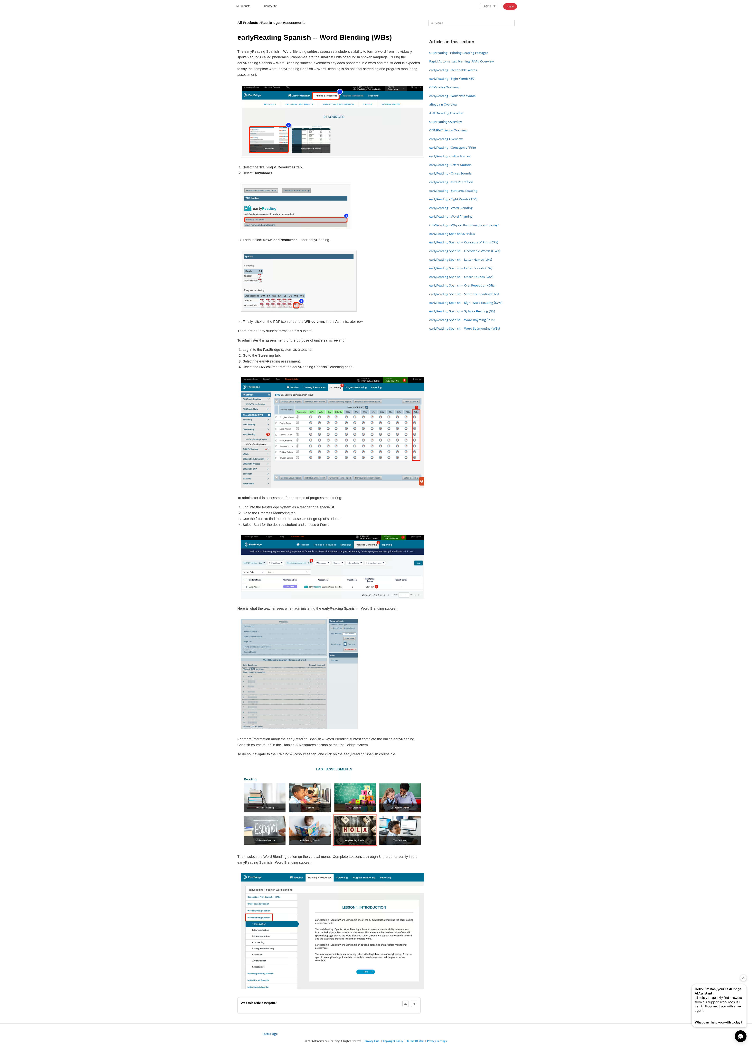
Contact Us (270, 6)
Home (243, 6)
